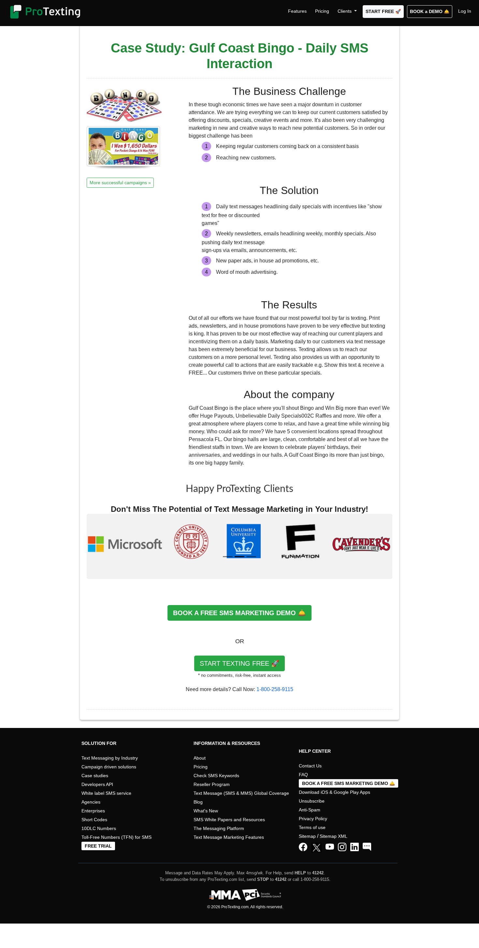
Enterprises (93, 810)
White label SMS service (106, 793)
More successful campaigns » (120, 182)
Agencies (90, 802)
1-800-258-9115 (274, 689)
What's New (206, 810)
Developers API (97, 784)
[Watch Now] (330, 847)
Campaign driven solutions (108, 766)
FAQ (303, 774)
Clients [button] (345, 11)
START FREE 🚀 (383, 11)
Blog (198, 802)
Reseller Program (212, 784)
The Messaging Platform (219, 828)
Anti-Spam (309, 809)
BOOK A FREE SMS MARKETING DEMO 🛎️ (239, 612)
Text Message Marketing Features (229, 837)
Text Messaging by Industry (109, 758)
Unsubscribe (312, 801)
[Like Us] (303, 847)
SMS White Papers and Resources (229, 819)
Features (297, 11)
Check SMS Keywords (216, 775)
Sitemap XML (333, 836)
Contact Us (310, 765)
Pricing (322, 11)
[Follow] (342, 847)
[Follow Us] (317, 848)
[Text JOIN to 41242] (367, 847)
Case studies (94, 775)
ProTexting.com (235, 907)
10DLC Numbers (98, 828)
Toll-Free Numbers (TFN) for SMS (116, 837)
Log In (464, 11)
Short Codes (94, 819)
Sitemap (307, 836)
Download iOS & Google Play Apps (334, 792)
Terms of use (312, 827)
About (200, 758)
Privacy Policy (313, 818)
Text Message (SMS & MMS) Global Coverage (241, 793)
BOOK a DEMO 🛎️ (429, 11)
